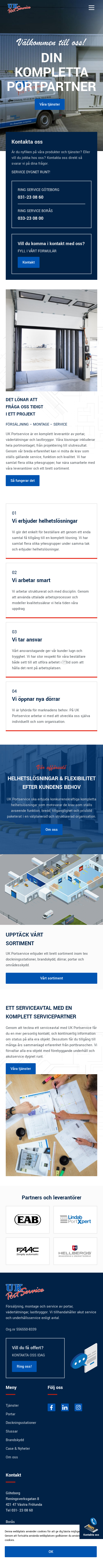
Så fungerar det (23, 480)
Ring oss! (24, 1366)
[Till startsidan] (23, 7)
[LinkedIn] (65, 1407)
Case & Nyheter (18, 1448)
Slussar (12, 1431)
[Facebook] (51, 1407)
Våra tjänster (50, 104)
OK (51, 1551)
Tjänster (12, 1405)
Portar (10, 1414)
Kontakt (29, 262)
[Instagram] (78, 1407)
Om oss (52, 829)
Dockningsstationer (21, 1422)
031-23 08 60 (30, 197)
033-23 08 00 (30, 218)
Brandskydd (15, 1440)
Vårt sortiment (51, 978)
